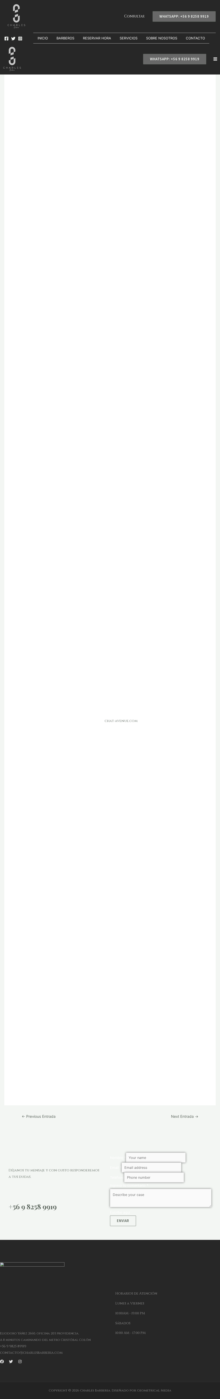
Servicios (129, 38)
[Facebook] (6, 38)
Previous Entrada (39, 1116)
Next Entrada (184, 1116)
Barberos (65, 38)
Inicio (43, 38)
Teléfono (117, 1177)
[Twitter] (13, 38)
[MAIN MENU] (215, 59)
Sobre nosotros (161, 38)
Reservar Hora (97, 38)
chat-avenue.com (121, 721)
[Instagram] (20, 38)
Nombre (118, 1157)
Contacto (195, 38)
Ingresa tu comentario (129, 1185)
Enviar (123, 1220)
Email (116, 1167)
